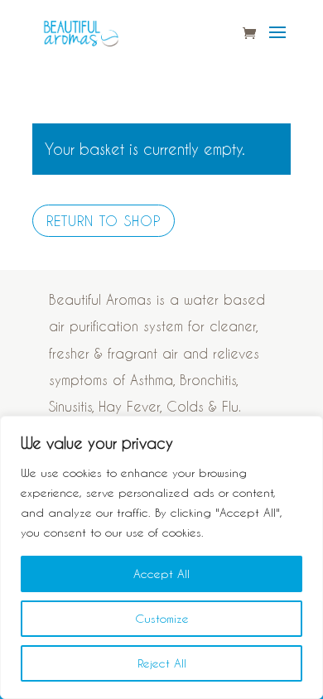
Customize (162, 618)
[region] (161, 557)
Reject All (161, 663)
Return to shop (103, 221)
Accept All (161, 573)
